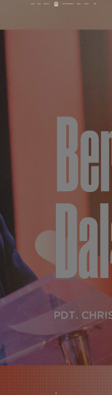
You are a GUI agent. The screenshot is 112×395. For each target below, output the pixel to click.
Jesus (39, 3)
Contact (86, 3)
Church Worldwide (67, 3)
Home (32, 3)
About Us (46, 3)
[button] (95, 4)
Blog (78, 3)
